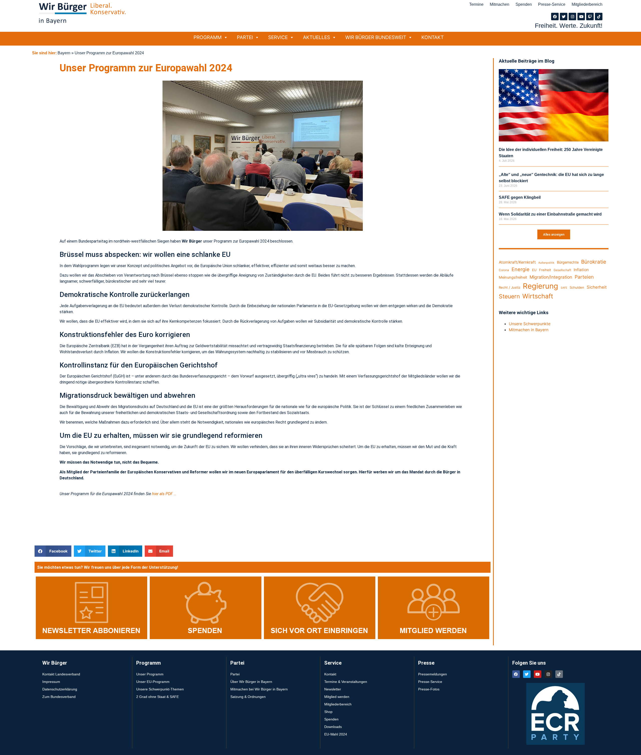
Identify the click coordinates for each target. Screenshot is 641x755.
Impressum (51, 682)
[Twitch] (590, 16)
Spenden (524, 4)
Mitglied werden (336, 697)
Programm (208, 37)
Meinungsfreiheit (513, 277)
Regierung (540, 286)
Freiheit (545, 270)
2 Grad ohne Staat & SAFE (157, 697)
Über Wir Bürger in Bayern (251, 682)
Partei (245, 37)
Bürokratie (593, 262)
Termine (476, 4)
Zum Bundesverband (59, 697)
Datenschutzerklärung (59, 689)
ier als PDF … (165, 493)
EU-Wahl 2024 (335, 734)
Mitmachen (499, 4)
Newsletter (332, 689)
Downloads (333, 727)
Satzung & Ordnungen (248, 697)
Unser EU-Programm (153, 682)
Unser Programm (150, 674)
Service (278, 37)
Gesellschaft (562, 270)
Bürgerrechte (568, 262)
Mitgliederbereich (587, 4)
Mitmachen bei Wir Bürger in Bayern (259, 689)
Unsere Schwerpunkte (529, 323)
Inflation (581, 269)
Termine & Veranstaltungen (345, 682)
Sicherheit (597, 287)
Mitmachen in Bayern (528, 329)
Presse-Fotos (428, 689)
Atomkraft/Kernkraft (517, 262)
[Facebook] (555, 16)
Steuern (509, 296)
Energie (521, 269)
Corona (504, 270)
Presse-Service (551, 4)
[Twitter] (563, 16)
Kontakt (432, 37)
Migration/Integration (551, 277)
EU (534, 270)
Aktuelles (316, 37)
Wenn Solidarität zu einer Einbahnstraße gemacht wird (550, 214)
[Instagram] (572, 16)
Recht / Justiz (509, 287)
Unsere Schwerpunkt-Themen (160, 689)
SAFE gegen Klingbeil (520, 197)
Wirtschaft (537, 296)
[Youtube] (581, 16)
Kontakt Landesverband (61, 674)
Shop (328, 712)
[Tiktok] (598, 16)
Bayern (64, 53)
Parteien (584, 277)
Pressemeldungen (432, 674)
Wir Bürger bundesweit (375, 37)
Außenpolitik (546, 262)
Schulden (577, 287)
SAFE (564, 287)
